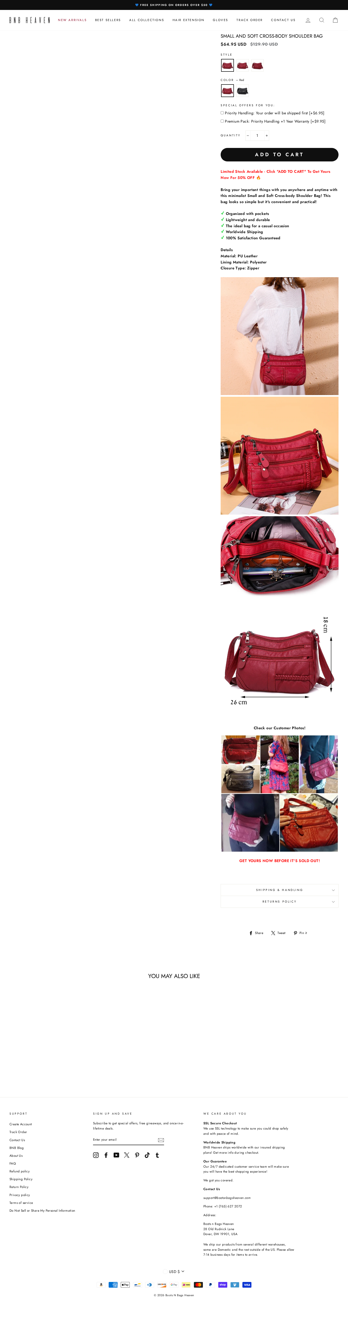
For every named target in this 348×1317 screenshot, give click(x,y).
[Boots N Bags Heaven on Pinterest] (137, 1155)
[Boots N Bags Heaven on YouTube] (116, 1155)
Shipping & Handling (279, 890)
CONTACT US (283, 20)
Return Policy (18, 1186)
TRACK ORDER (249, 20)
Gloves (220, 20)
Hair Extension (189, 20)
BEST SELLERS (108, 20)
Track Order (18, 1132)
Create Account (20, 1124)
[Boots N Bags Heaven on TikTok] (147, 1155)
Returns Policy (280, 901)
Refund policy (19, 1171)
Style (226, 55)
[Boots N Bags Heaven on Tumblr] (157, 1155)
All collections (146, 20)
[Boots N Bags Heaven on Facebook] (106, 1155)
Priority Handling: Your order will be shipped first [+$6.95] (274, 113)
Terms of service (21, 1202)
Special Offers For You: (248, 105)
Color (232, 80)
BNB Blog (16, 1147)
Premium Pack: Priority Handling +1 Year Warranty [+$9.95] (275, 121)
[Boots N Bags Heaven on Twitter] (126, 1155)
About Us (15, 1155)
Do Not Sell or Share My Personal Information (42, 1210)
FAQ (12, 1163)
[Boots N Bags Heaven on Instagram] (96, 1155)
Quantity (231, 135)
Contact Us (17, 1140)
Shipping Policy (20, 1179)
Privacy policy (19, 1194)
